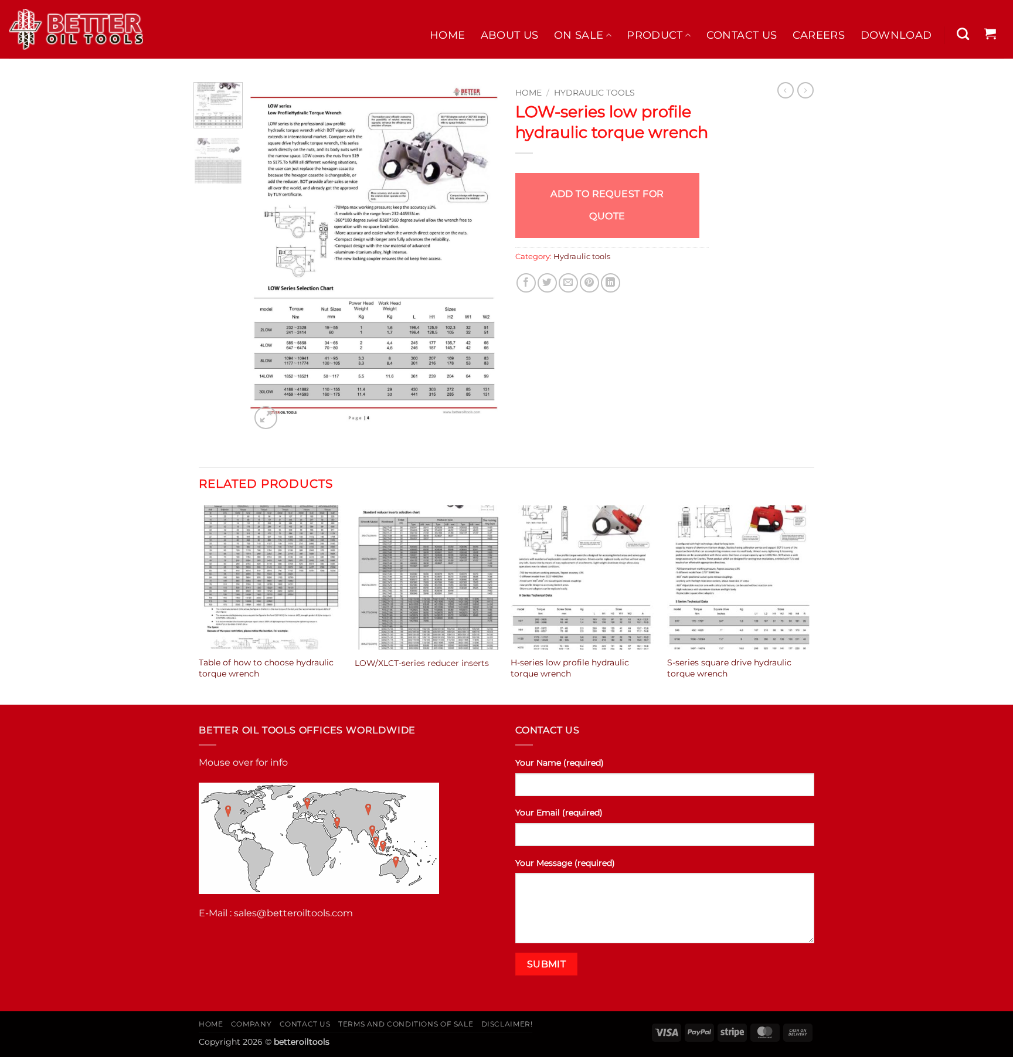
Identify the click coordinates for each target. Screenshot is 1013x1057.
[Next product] (785, 90)
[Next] (478, 257)
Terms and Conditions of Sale (405, 1023)
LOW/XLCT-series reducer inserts (422, 663)
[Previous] (270, 257)
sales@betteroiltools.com (293, 913)
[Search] (963, 33)
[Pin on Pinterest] (589, 283)
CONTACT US (741, 35)
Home (447, 35)
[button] (265, 417)
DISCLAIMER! (507, 1023)
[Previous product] (805, 90)
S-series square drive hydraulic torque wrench (729, 668)
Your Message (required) (565, 863)
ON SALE (578, 35)
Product (654, 35)
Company (251, 1023)
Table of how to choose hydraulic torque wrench (266, 668)
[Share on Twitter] (547, 283)
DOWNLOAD (896, 35)
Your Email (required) (559, 812)
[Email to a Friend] (568, 283)
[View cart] (990, 33)
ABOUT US (510, 35)
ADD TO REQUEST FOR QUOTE (607, 205)
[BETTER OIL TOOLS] (76, 29)
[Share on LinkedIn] (610, 283)
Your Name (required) (559, 762)
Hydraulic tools (594, 92)
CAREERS (819, 35)
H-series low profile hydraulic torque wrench (570, 668)
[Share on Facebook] (526, 283)
